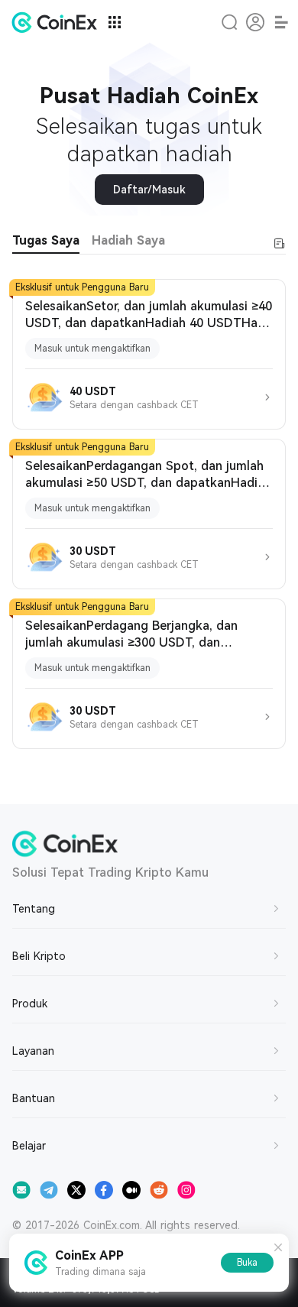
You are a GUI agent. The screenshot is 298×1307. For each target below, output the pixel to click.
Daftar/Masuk (149, 189)
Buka (247, 1262)
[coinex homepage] (58, 22)
